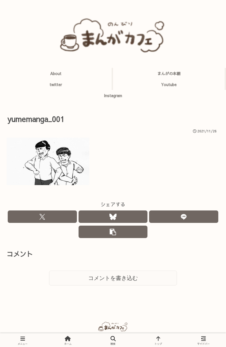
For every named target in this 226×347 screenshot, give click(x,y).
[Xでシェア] (42, 216)
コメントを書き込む (113, 278)
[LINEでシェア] (183, 216)
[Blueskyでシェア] (113, 216)
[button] (113, 232)
